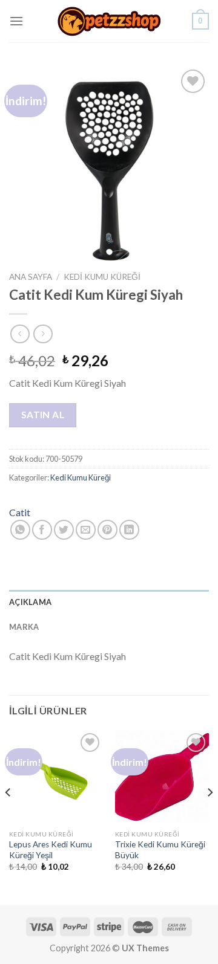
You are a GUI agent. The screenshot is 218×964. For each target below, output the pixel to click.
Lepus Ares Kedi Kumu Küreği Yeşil (50, 849)
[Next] (209, 816)
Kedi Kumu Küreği (102, 277)
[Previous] (8, 816)
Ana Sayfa (30, 277)
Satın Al (43, 414)
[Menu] (16, 21)
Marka (24, 627)
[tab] (109, 602)
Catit (19, 512)
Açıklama (30, 602)
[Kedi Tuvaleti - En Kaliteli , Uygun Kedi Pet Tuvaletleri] (109, 21)
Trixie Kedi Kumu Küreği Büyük (160, 849)
